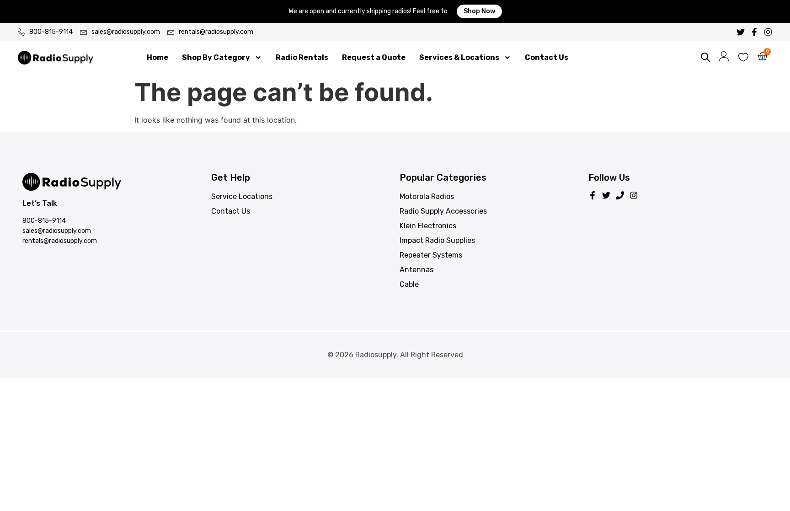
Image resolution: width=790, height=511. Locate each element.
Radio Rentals (302, 57)
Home (157, 57)
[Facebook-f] (754, 32)
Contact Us (546, 57)
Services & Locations (459, 57)
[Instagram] (768, 32)
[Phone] (620, 195)
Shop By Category (216, 57)
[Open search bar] (705, 57)
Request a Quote (374, 57)
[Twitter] (741, 32)
